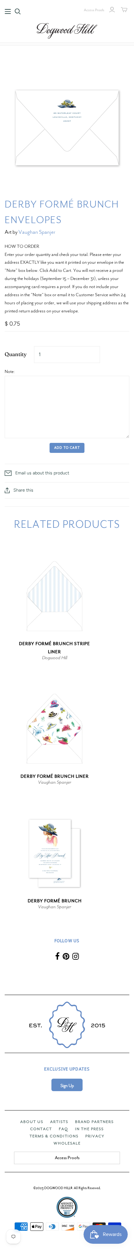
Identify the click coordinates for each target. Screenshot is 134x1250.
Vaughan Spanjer (36, 232)
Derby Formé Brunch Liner (55, 776)
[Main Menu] (8, 11)
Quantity (16, 354)
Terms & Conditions (54, 1136)
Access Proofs (94, 9)
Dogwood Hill (54, 657)
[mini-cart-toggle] (124, 9)
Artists (59, 1121)
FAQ (63, 1128)
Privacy (94, 1136)
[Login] (112, 9)
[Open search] (18, 11)
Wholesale (67, 1143)
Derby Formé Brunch (55, 901)
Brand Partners (94, 1121)
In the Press (89, 1128)
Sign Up (67, 1086)
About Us (31, 1121)
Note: (10, 371)
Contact (41, 1128)
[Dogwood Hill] (67, 30)
